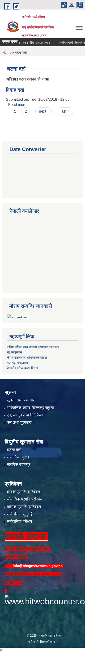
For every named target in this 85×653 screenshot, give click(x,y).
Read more (17, 105)
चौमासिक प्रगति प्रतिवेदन (26, 499)
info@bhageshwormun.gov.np (38, 566)
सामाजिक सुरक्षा (18, 457)
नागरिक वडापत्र (18, 464)
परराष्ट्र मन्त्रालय (17, 363)
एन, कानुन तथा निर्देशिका (25, 415)
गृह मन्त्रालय (14, 352)
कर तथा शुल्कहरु (19, 422)
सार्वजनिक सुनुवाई (19, 514)
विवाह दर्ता (15, 90)
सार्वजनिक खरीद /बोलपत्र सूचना (30, 407)
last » (64, 111)
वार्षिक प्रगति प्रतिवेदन (23, 492)
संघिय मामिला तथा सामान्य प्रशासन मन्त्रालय (33, 347)
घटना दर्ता (14, 450)
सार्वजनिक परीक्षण (19, 521)
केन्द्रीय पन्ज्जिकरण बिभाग (22, 368)
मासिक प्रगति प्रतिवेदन (24, 507)
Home (6, 52)
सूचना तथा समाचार (20, 400)
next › (43, 111)
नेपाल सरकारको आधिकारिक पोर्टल (27, 357)
